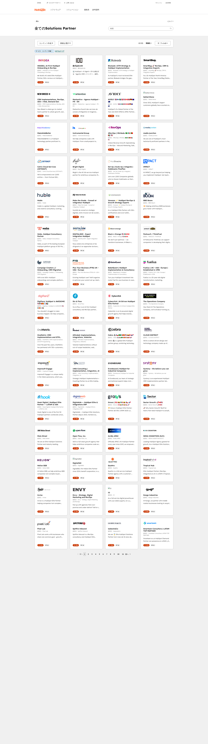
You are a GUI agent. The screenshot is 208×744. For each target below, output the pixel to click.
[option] (45, 43)
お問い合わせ (70, 3)
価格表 (86, 10)
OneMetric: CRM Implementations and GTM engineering (48, 336)
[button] (170, 21)
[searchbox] (140, 28)
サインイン (159, 3)
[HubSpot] (40, 9)
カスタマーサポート (55, 3)
